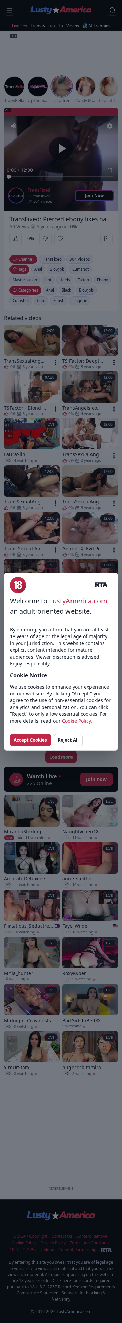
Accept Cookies (30, 740)
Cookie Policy (76, 720)
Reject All (68, 740)
